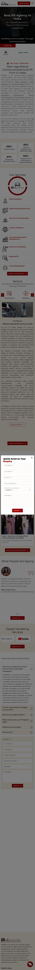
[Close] (32, 457)
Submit (16, 510)
